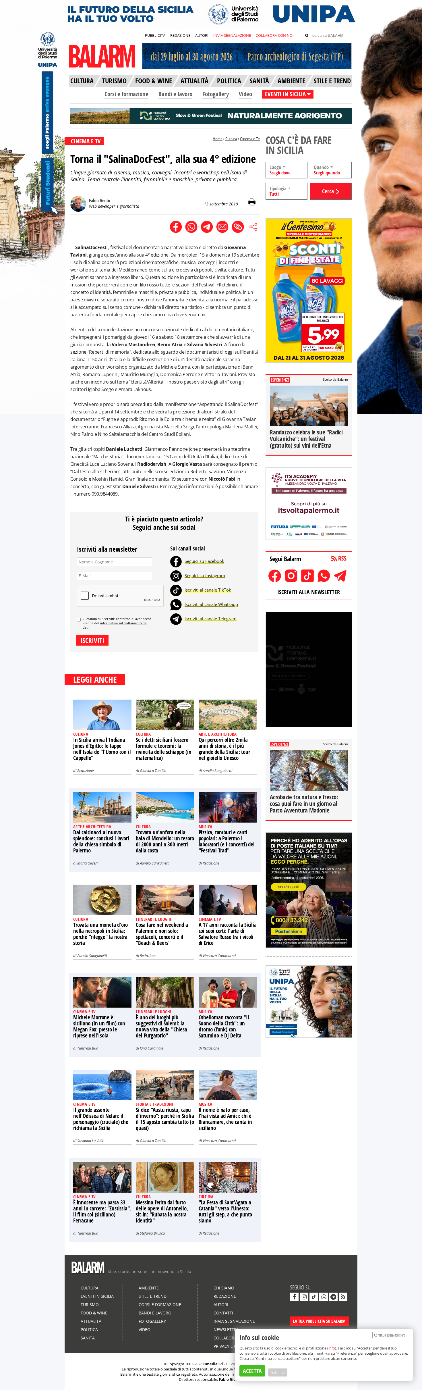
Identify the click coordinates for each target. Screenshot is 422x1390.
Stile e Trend (153, 1296)
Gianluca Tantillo (153, 770)
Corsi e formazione (126, 94)
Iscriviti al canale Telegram (211, 618)
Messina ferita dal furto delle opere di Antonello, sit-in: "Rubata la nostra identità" (162, 1211)
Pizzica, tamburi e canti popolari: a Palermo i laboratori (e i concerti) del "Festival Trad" (227, 841)
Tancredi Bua (87, 1048)
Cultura (231, 138)
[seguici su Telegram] (333, 1297)
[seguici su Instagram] (304, 1297)
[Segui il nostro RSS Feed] (343, 1297)
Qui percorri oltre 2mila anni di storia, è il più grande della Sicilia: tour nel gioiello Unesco (224, 749)
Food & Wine (94, 1313)
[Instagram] (176, 575)
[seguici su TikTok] (313, 1297)
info (331, 1348)
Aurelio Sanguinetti (217, 770)
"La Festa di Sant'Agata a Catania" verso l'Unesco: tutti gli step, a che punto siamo (225, 1211)
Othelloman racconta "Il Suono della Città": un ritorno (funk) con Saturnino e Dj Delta (224, 1026)
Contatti (223, 1313)
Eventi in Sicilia (97, 1296)
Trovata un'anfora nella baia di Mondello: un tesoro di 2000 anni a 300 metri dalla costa (165, 841)
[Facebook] (176, 561)
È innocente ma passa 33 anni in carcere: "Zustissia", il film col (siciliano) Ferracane (102, 1211)
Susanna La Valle (90, 1140)
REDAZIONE (180, 35)
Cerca (328, 191)
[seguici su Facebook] (294, 1297)
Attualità (91, 1321)
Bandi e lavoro (175, 94)
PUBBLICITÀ (155, 35)
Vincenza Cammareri (219, 955)
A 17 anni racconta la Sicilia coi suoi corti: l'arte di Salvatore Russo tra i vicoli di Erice (228, 934)
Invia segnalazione (234, 1321)
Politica (89, 1329)
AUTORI (201, 35)
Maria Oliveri (87, 863)
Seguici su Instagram (205, 575)
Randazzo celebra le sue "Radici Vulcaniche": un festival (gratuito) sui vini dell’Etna (306, 438)
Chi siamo (224, 1288)
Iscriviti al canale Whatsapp (211, 604)
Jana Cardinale (151, 1048)
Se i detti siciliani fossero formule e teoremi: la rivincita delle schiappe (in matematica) (163, 749)
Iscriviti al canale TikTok (208, 590)
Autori (221, 1304)
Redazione (85, 770)
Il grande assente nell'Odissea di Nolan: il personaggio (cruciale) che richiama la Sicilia (100, 1119)
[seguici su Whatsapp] (323, 1297)
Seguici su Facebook (204, 561)
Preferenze (277, 1372)
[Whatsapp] (176, 604)
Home (217, 138)
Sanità (88, 1338)
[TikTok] (176, 590)
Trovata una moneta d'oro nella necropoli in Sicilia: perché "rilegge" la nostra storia (100, 934)
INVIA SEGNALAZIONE (232, 35)
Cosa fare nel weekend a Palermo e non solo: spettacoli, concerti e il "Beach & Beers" (162, 934)
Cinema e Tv (250, 138)
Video (245, 94)
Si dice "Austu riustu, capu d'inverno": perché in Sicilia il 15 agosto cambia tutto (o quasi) (165, 1119)
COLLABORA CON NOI (275, 35)
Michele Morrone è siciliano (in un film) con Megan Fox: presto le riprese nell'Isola (99, 1026)
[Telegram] (176, 618)
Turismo (90, 1304)
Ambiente (149, 1288)
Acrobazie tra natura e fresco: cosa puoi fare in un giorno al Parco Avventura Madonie (304, 803)
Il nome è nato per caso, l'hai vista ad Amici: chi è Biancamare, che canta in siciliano (225, 1119)
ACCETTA (252, 1371)
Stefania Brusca (152, 1233)
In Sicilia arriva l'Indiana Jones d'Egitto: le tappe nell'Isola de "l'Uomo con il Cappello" (102, 749)
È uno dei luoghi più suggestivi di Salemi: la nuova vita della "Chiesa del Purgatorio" (161, 1026)
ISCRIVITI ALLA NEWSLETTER (308, 592)
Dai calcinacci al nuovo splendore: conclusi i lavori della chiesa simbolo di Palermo (101, 841)
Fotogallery (215, 94)
